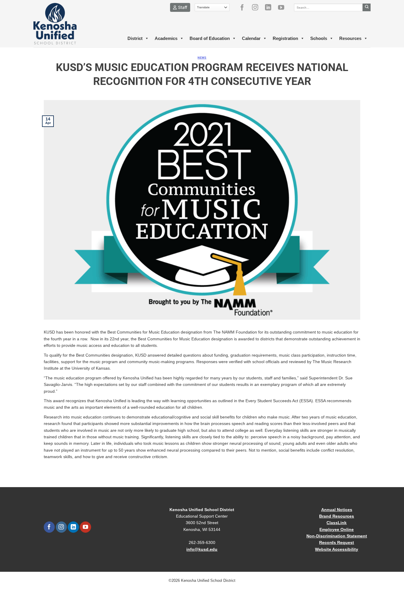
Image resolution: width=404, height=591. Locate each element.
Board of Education (210, 38)
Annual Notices (336, 509)
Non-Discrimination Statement (336, 536)
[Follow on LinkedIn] (270, 7)
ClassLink (337, 522)
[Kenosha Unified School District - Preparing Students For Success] (60, 23)
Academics (166, 38)
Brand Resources (336, 516)
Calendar (251, 38)
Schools (318, 38)
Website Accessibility (336, 549)
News (202, 57)
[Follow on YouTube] (283, 7)
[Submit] (367, 7)
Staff (182, 7)
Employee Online (336, 529)
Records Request (336, 542)
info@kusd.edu (201, 549)
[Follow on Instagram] (257, 7)
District (135, 38)
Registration (285, 38)
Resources (350, 38)
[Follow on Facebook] (244, 7)
